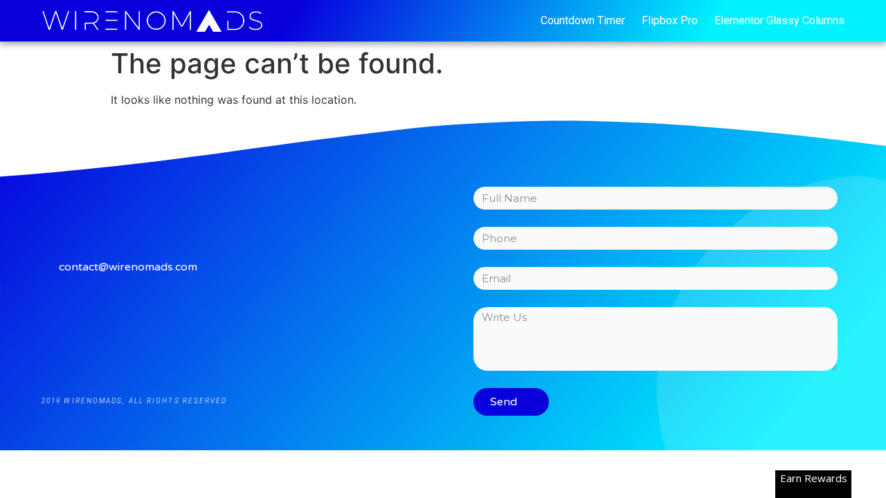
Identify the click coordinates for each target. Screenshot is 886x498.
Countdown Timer (583, 20)
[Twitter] (236, 327)
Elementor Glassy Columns (779, 20)
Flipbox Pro (670, 20)
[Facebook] (175, 327)
